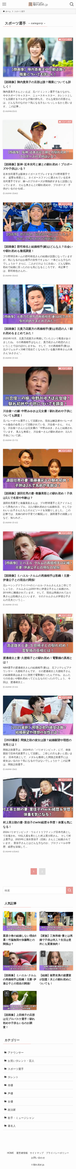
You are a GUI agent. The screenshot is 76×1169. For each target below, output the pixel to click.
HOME (10, 1152)
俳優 (10, 1085)
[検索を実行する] (69, 890)
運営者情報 (22, 1152)
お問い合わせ (38, 1157)
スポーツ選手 (16, 1069)
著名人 (12, 1125)
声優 (10, 1093)
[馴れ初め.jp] (38, 4)
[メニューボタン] (4, 4)
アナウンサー (16, 1052)
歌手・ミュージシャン (21, 1118)
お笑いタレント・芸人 (21, 1060)
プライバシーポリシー (57, 1152)
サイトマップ (37, 1152)
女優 (10, 1101)
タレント (13, 1077)
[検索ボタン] (72, 4)
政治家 (12, 1109)
